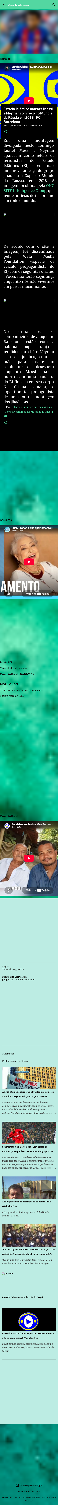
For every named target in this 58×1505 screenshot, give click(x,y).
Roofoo (37, 1491)
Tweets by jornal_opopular (13, 668)
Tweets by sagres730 (13, 969)
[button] (5, 132)
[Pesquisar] (54, 4)
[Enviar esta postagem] (5, 417)
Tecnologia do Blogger (31, 1485)
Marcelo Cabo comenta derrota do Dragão (23, 1297)
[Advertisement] (29, 484)
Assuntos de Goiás (18, 4)
